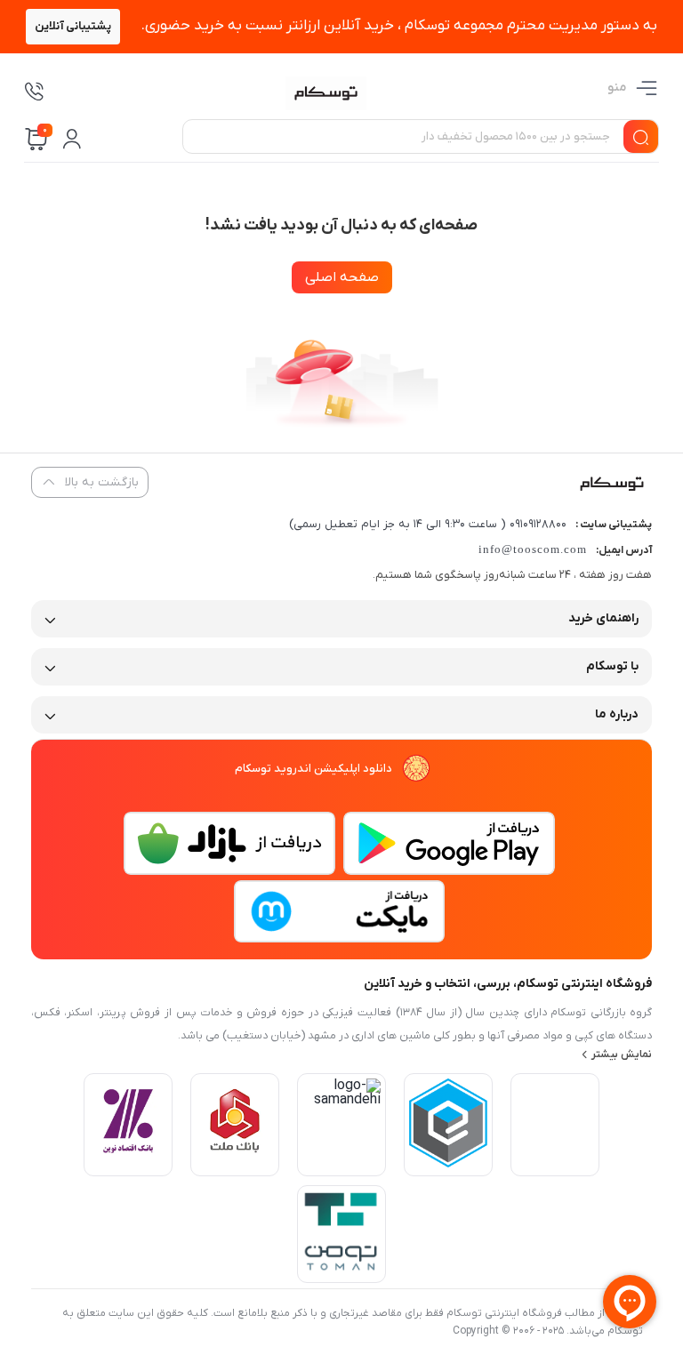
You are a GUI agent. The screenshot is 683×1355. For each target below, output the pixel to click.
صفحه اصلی (342, 277)
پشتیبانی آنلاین (73, 26)
